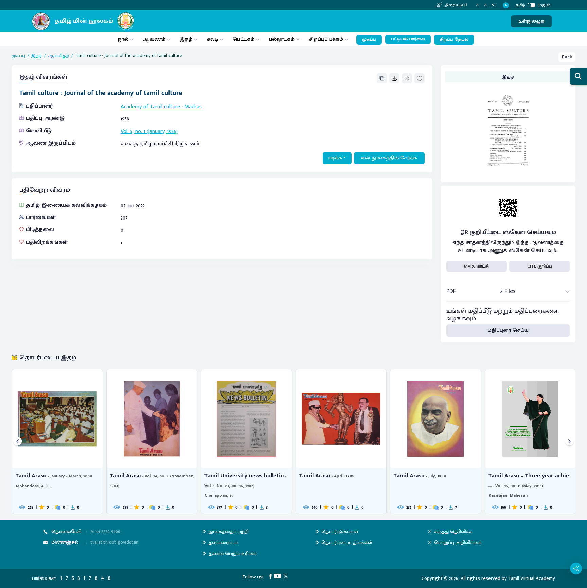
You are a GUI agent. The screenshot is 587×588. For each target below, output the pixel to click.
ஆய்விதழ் (58, 55)
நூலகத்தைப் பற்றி (229, 531)
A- (478, 5)
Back (567, 57)
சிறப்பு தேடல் (454, 39)
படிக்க (335, 158)
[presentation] (17, 442)
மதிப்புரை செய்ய (508, 330)
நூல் (123, 39)
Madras (193, 106)
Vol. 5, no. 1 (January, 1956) (149, 131)
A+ (494, 5)
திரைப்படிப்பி (456, 5)
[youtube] (278, 576)
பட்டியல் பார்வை (408, 39)
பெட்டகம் (243, 39)
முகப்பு (369, 39)
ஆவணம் (155, 39)
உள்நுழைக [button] (531, 21)
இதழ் (186, 39)
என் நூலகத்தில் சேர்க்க (389, 158)
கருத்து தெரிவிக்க (453, 531)
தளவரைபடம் (223, 542)
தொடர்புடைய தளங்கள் (346, 542)
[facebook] (271, 576)
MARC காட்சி (476, 266)
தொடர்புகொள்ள (339, 531)
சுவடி (212, 39)
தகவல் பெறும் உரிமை (233, 553)
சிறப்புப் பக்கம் (326, 39)
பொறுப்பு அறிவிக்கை (457, 542)
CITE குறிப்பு (539, 266)
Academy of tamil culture (150, 106)
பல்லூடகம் (282, 39)
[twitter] (286, 576)
